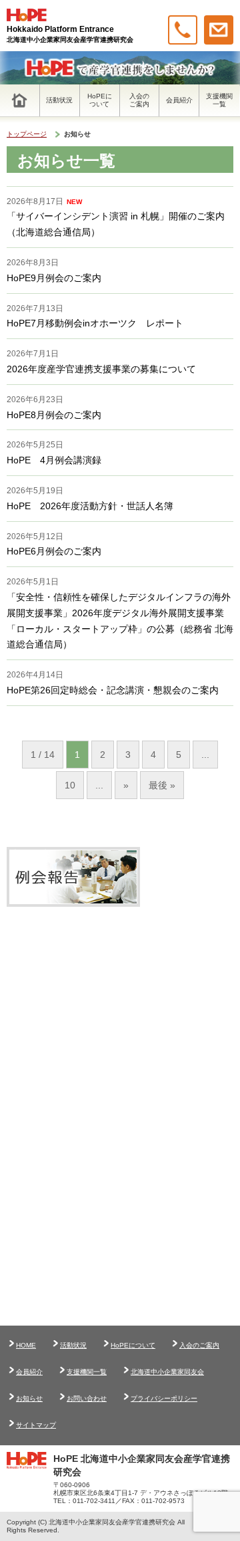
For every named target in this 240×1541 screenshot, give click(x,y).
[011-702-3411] (182, 30)
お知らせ (29, 1398)
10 (70, 785)
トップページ (27, 134)
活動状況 (73, 1345)
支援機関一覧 (87, 1371)
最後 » (162, 785)
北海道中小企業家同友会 (167, 1371)
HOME (26, 1345)
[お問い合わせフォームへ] (218, 30)
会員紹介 (29, 1371)
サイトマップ (36, 1425)
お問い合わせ (87, 1398)
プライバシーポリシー (164, 1398)
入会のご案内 (199, 1345)
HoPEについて (133, 1345)
